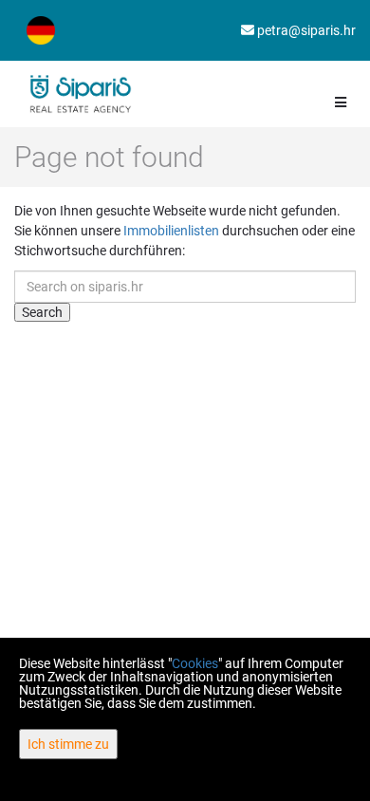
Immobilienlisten (171, 230)
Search (42, 312)
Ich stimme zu (68, 744)
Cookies (195, 663)
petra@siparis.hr (305, 30)
